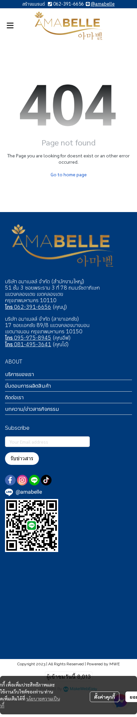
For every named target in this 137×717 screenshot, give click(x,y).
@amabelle (103, 4)
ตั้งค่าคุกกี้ (104, 697)
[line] (34, 480)
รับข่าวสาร (22, 458)
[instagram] (22, 480)
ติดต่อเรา (14, 397)
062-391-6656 (68, 4)
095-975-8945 (28, 337)
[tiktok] (46, 480)
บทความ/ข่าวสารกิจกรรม (32, 409)
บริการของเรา (19, 374)
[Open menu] (10, 25)
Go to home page (69, 174)
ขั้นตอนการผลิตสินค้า (28, 385)
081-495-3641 (28, 344)
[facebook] (10, 480)
